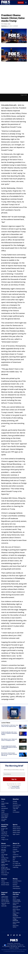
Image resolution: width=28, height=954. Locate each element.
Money (15, 879)
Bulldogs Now (4, 858)
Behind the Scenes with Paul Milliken (5, 861)
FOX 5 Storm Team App (16, 807)
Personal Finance (17, 881)
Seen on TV (16, 847)
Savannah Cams (17, 805)
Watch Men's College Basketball (16, 914)
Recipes (3, 837)
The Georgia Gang (4, 855)
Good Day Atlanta (4, 825)
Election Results (5, 884)
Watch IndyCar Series (16, 910)
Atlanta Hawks (16, 830)
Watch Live (20, 2)
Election (4, 879)
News (9, 24)
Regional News (4, 893)
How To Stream (17, 845)
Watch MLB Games (16, 903)
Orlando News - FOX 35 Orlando (5, 900)
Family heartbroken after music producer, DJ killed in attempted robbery (9, 733)
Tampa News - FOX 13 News (5, 897)
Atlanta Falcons (17, 828)
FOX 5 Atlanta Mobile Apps (4, 816)
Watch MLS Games (16, 926)
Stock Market (16, 886)
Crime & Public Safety (5, 803)
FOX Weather (16, 812)
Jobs (14, 859)
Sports (15, 824)
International (4, 808)
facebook (11, 935)
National (3, 806)
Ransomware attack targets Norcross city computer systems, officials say (9, 754)
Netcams (15, 803)
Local (2, 801)
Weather (16, 799)
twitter (14, 935)
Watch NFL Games (15, 897)
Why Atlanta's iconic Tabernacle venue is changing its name (9, 739)
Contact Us (15, 854)
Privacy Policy (15, 786)
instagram (17, 935)
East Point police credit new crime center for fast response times (9, 725)
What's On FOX (5, 873)
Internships (15, 861)
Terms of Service (15, 788)
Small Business (16, 888)
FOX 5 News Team (16, 852)
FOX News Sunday (4, 819)
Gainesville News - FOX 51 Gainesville (5, 904)
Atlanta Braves (16, 827)
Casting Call (4, 832)
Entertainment (4, 814)
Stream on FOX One (16, 893)
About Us (16, 843)
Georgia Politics (5, 883)
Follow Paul (4, 834)
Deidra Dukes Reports (4, 865)
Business (15, 884)
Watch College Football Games (17, 900)
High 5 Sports (16, 834)
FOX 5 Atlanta (4, 24)
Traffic (14, 810)
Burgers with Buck (4, 829)
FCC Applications (17, 865)
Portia (2, 852)
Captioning (15, 867)
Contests (15, 849)
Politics (3, 810)
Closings (15, 801)
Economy (15, 883)
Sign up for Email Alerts (17, 857)
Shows (3, 843)
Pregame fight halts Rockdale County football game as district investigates (9, 747)
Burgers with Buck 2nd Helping (5, 868)
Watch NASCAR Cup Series (17, 907)
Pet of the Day (5, 835)
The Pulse (3, 847)
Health (3, 812)
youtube (8, 935)
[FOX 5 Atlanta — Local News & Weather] (5, 2)
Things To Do (4, 839)
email (20, 935)
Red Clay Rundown (3, 850)
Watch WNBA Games (16, 923)
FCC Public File (16, 863)
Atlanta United (16, 832)
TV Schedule (4, 874)
